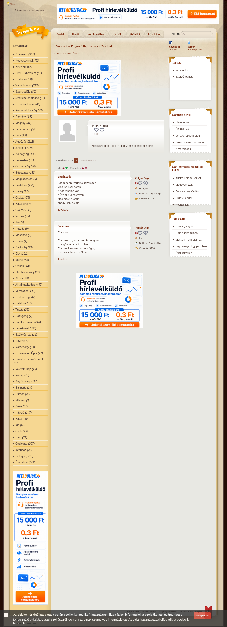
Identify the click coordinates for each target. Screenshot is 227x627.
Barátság (21, 247)
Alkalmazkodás (25, 284)
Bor (17, 222)
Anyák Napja (23, 381)
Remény (20, 116)
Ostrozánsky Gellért (187, 191)
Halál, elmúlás (24, 322)
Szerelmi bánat (25, 104)
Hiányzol (20, 66)
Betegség (21, 456)
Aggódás (21, 141)
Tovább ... (63, 209)
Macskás (21, 235)
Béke (18, 406)
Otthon (19, 266)
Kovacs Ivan (183, 204)
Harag (19, 191)
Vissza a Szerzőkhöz (67, 53)
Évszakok (21, 462)
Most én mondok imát (188, 239)
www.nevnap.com (35, 9)
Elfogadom (202, 615)
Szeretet (20, 147)
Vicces (19, 216)
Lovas (19, 241)
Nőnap (19, 375)
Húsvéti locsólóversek (29, 359)
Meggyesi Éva (184, 184)
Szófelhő (135, 34)
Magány (20, 123)
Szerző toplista (184, 76)
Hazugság (21, 316)
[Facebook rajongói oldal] (170, 44)
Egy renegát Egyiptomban (191, 246)
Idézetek (154, 34)
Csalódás (21, 443)
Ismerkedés (22, 129)
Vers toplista (183, 70)
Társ (18, 135)
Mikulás (20, 400)
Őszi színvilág (184, 253)
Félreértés (21, 160)
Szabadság (22, 297)
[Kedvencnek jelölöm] (102, 130)
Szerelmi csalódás (27, 98)
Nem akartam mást (187, 233)
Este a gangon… (186, 226)
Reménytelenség (26, 110)
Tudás (19, 309)
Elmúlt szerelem (25, 73)
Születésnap (23, 334)
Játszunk (63, 226)
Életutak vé (182, 122)
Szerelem (21, 54)
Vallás (19, 259)
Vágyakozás (23, 85)
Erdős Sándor (184, 198)
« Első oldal (62, 160)
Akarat (19, 278)
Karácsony (22, 347)
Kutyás (19, 228)
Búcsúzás (21, 172)
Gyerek (20, 210)
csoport (174, 48)
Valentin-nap (23, 369)
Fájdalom (21, 185)
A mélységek (183, 149)
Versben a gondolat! (188, 135)
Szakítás (21, 79)
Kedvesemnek (24, 60)
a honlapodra (195, 48)
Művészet (21, 291)
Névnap (20, 340)
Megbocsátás (24, 179)
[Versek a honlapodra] (189, 44)
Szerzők (117, 34)
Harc (18, 437)
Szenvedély (22, 91)
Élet (17, 253)
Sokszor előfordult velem (190, 142)
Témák (76, 34)
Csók (18, 431)
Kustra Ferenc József (188, 178)
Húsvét (19, 394)
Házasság (21, 203)
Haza (18, 418)
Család (19, 197)
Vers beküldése (95, 34)
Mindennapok (23, 272)
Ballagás (20, 387)
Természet (22, 328)
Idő (17, 425)
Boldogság (22, 154)
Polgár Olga (142, 178)
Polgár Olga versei (84, 45)
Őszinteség (22, 166)
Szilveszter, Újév (26, 353)
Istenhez (20, 450)
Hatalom (20, 303)
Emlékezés (65, 176)
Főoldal (59, 34)
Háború (19, 412)
